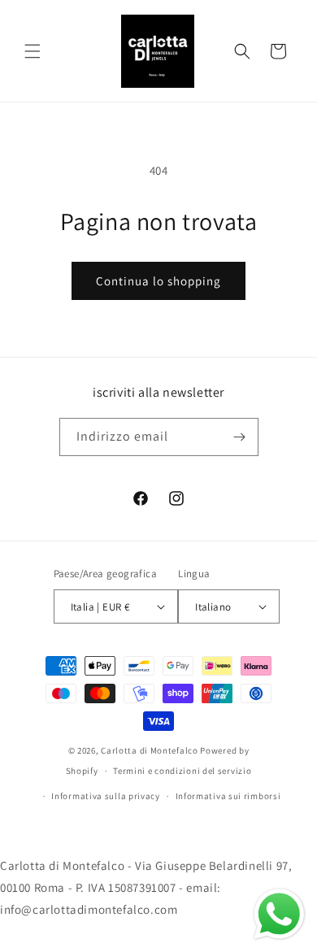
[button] (32, 51)
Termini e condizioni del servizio (182, 770)
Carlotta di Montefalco (150, 750)
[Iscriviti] (240, 437)
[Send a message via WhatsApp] (279, 914)
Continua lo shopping (158, 281)
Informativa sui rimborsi (228, 796)
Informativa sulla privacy (105, 796)
